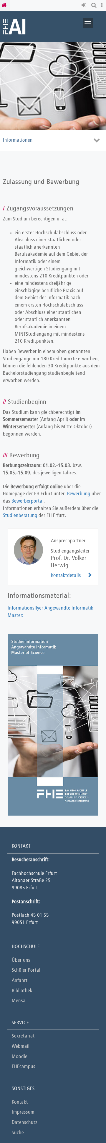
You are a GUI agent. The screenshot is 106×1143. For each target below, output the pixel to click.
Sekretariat (23, 1036)
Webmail (20, 1046)
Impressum (23, 1112)
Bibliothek (22, 990)
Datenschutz (24, 1122)
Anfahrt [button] (20, 980)
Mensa (19, 1000)
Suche (18, 1132)
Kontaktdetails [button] (66, 575)
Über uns (21, 960)
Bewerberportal (27, 501)
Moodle (19, 1056)
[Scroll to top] (86, 1123)
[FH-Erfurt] (13, 26)
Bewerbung (78, 493)
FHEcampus (23, 1066)
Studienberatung (20, 515)
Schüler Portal (26, 970)
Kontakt (20, 1102)
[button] (85, 5)
